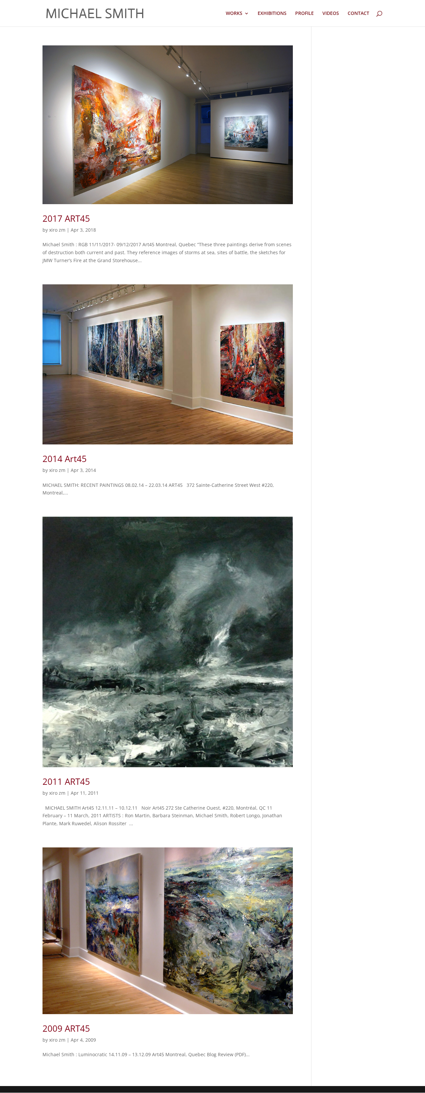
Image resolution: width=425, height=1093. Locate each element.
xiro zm (57, 230)
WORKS (234, 13)
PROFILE (304, 13)
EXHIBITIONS (272, 13)
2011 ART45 (66, 781)
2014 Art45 (64, 459)
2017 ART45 (66, 218)
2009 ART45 (66, 1028)
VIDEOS (330, 13)
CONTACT (358, 13)
